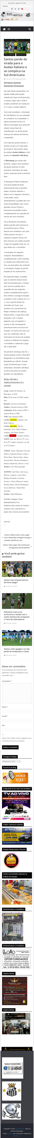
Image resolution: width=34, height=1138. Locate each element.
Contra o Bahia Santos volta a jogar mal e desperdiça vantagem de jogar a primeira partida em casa (17, 537)
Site (3, 725)
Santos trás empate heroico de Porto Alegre (16, 581)
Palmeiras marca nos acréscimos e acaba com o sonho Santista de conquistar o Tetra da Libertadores (17, 616)
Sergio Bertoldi (22, 79)
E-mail (5, 716)
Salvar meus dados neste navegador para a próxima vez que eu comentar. (17, 739)
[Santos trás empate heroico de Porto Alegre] (17, 562)
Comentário (7, 681)
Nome (5, 707)
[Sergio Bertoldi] (4, 29)
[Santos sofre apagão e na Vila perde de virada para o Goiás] (17, 631)
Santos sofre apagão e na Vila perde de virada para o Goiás (17, 650)
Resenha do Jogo (21, 54)
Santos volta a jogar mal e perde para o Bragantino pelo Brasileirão (16, 546)
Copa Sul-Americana (10, 54)
